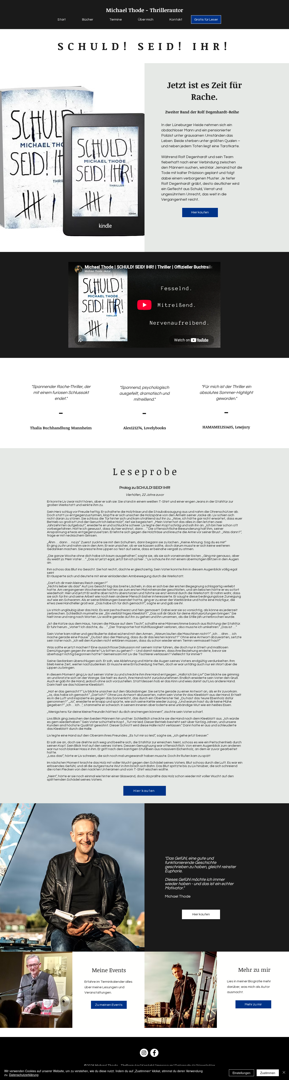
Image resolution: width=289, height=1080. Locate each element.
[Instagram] (144, 1053)
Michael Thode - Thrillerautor (144, 10)
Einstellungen (241, 1073)
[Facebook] (154, 1053)
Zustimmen (267, 1073)
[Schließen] (283, 1073)
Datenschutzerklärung (24, 1075)
